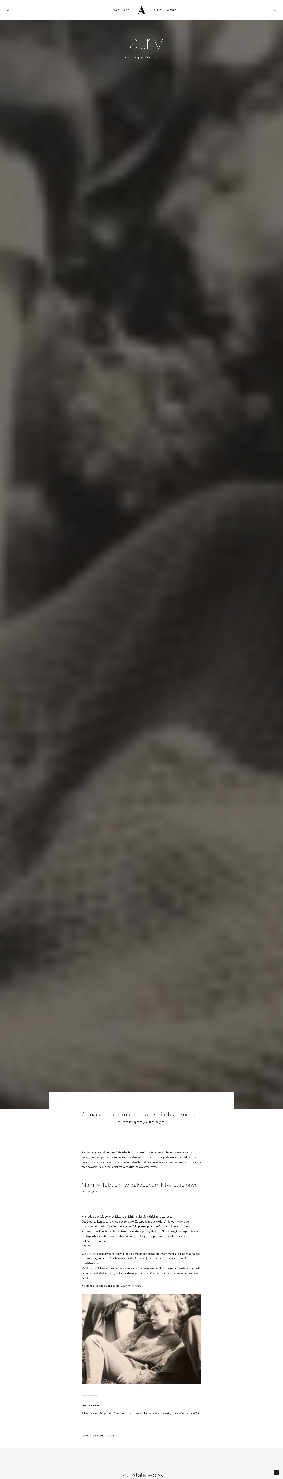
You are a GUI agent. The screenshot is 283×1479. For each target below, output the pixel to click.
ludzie (154, 57)
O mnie (157, 10)
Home (116, 10)
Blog (126, 10)
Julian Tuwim (98, 1435)
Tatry (111, 1435)
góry (147, 57)
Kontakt (171, 10)
